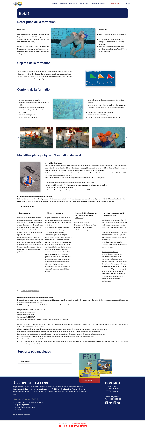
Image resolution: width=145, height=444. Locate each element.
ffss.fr (28, 415)
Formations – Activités (67, 4)
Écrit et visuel (25, 361)
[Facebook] (106, 402)
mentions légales (80, 424)
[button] (76, 3)
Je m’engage (84, 4)
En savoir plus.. (115, 4)
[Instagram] (114, 402)
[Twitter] (110, 402)
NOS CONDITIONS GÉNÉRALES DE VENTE (72, 426)
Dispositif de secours (98, 4)
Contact (127, 4)
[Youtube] (118, 402)
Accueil (54, 4)
